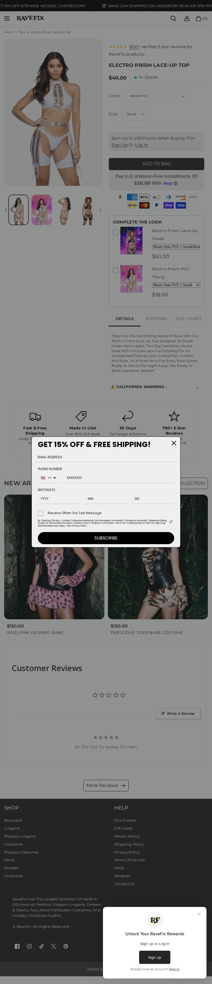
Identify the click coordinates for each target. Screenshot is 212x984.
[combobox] (48, 478)
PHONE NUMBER (50, 469)
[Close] (174, 443)
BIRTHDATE (46, 489)
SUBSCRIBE (106, 538)
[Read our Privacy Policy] (171, 522)
